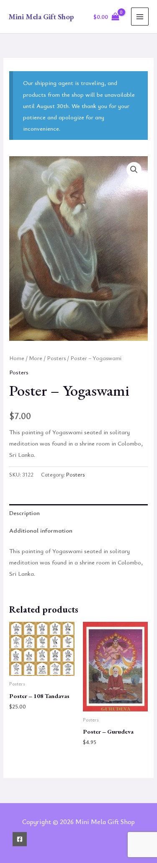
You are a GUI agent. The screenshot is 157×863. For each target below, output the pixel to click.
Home (16, 358)
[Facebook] (20, 839)
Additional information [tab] (40, 530)
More (35, 358)
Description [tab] (24, 513)
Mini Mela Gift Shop (41, 16)
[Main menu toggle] (140, 16)
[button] (134, 169)
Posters (56, 358)
